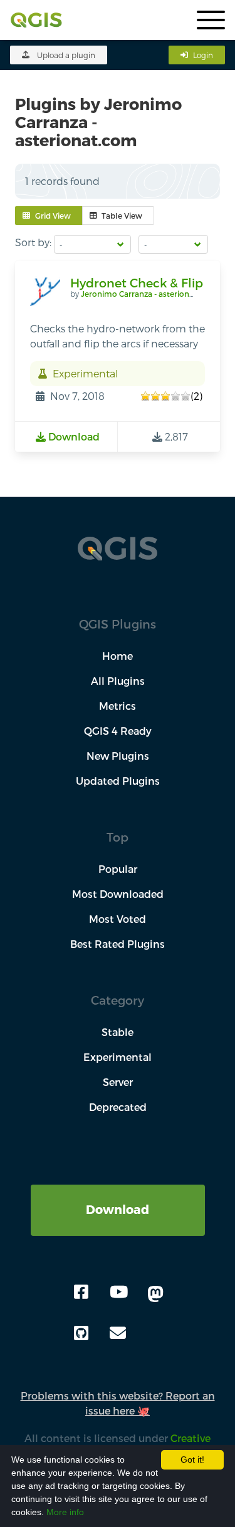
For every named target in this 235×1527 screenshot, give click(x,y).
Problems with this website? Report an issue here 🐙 (118, 1403)
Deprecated (118, 1107)
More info (65, 1512)
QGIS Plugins (117, 624)
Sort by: (33, 242)
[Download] (118, 1192)
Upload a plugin (66, 55)
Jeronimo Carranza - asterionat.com (148, 293)
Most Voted (117, 919)
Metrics (117, 706)
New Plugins (117, 756)
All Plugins (118, 681)
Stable (117, 1032)
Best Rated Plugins (117, 944)
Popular (117, 869)
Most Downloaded (118, 894)
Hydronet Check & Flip (136, 283)
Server (118, 1082)
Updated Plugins (118, 781)
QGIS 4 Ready (118, 731)
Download (117, 1209)
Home (117, 656)
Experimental (117, 1057)
